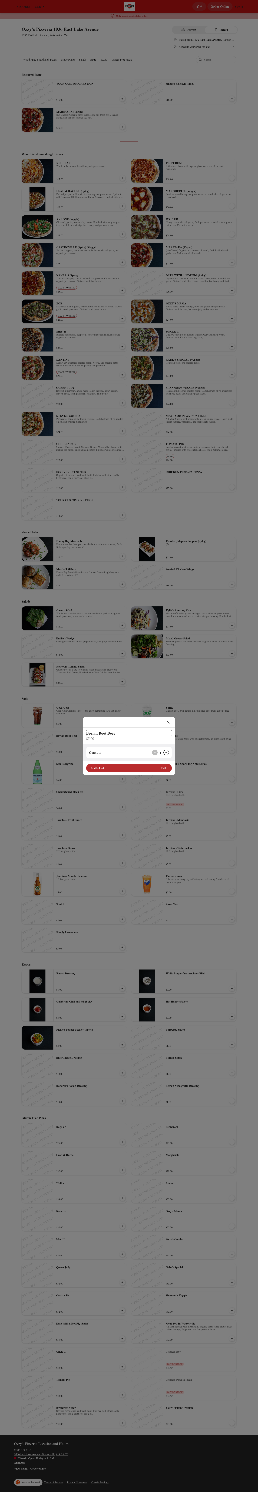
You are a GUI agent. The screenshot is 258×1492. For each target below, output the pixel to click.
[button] (129, 768)
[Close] (168, 722)
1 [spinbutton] (160, 753)
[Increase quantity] (166, 752)
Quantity (95, 752)
